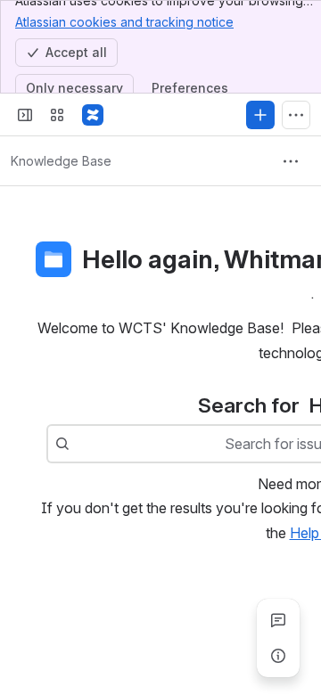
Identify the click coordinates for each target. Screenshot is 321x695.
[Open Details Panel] (278, 656)
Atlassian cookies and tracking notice (124, 21)
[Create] (260, 115)
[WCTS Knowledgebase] (92, 115)
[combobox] (78, 443)
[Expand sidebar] (25, 115)
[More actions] (290, 161)
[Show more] (296, 115)
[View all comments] (278, 620)
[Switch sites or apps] (57, 115)
